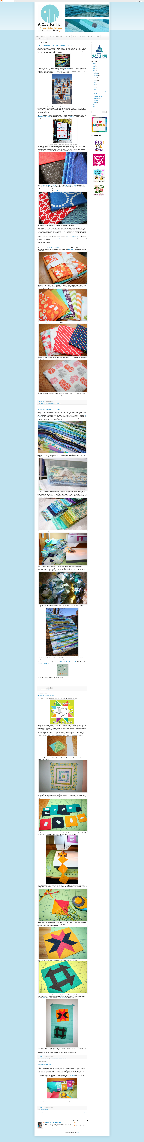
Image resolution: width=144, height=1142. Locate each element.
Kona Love (90, 36)
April (95, 87)
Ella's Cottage (71, 249)
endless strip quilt (44, 689)
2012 (94, 106)
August (95, 80)
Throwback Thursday (41, 38)
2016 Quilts (44, 36)
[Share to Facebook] (51, 401)
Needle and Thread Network (44, 663)
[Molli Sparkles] (99, 166)
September (96, 78)
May (95, 85)
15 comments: (41, 401)
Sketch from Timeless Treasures (49, 185)
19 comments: (41, 687)
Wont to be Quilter (56, 1072)
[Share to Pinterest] (52, 401)
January (95, 102)
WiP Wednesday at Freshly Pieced (68, 661)
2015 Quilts (67, 36)
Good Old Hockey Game (45, 403)
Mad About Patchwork (59, 190)
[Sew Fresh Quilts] (99, 181)
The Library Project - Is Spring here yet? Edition (55, 45)
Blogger (77, 1132)
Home (37, 36)
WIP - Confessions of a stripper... (49, 409)
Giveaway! (43, 1109)
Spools (44, 997)
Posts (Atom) (45, 1115)
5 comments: (41, 1056)
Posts (76, 1122)
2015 (94, 70)
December (96, 73)
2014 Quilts (75, 36)
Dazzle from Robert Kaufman (70, 185)
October (95, 77)
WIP (48, 689)
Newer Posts (40, 1112)
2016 (94, 68)
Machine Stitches (61, 997)
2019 (94, 63)
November (96, 75)
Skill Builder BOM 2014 (54, 1058)
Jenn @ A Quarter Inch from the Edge (53, 1122)
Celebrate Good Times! (46, 696)
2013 (94, 104)
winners (46, 1109)
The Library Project (57, 403)
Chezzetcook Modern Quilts (73, 236)
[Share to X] (49, 401)
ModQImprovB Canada (45, 1058)
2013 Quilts (83, 36)
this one (72, 116)
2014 (94, 72)
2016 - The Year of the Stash (56, 36)
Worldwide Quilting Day (62, 1058)
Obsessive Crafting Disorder (44, 116)
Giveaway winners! (44, 1064)
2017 (94, 66)
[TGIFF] (99, 151)
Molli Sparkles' (68, 238)
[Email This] (46, 401)
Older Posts (84, 1112)
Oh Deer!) (67, 68)
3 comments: (41, 1107)
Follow (93, 137)
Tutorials (97, 36)
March (95, 89)
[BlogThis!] (48, 401)
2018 (94, 65)
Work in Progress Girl (59, 238)
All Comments (78, 1125)
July (95, 82)
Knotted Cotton (71, 1075)
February (96, 100)
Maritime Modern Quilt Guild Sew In (55, 247)
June (95, 84)
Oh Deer (52, 403)
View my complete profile (48, 1128)
